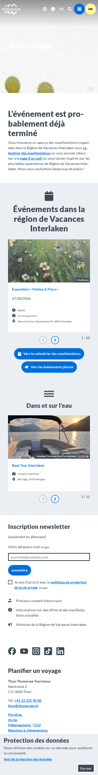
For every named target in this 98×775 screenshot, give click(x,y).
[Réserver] (90, 9)
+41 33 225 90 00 (27, 700)
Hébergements (19, 725)
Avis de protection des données (28, 759)
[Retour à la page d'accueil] (11, 9)
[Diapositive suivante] (55, 340)
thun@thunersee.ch (23, 706)
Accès (12, 720)
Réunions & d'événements (28, 730)
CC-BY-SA (84, 456)
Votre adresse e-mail (29, 547)
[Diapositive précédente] (43, 340)
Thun (91, 88)
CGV (37, 725)
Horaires (15, 714)
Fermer (86, 768)
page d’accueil (31, 158)
